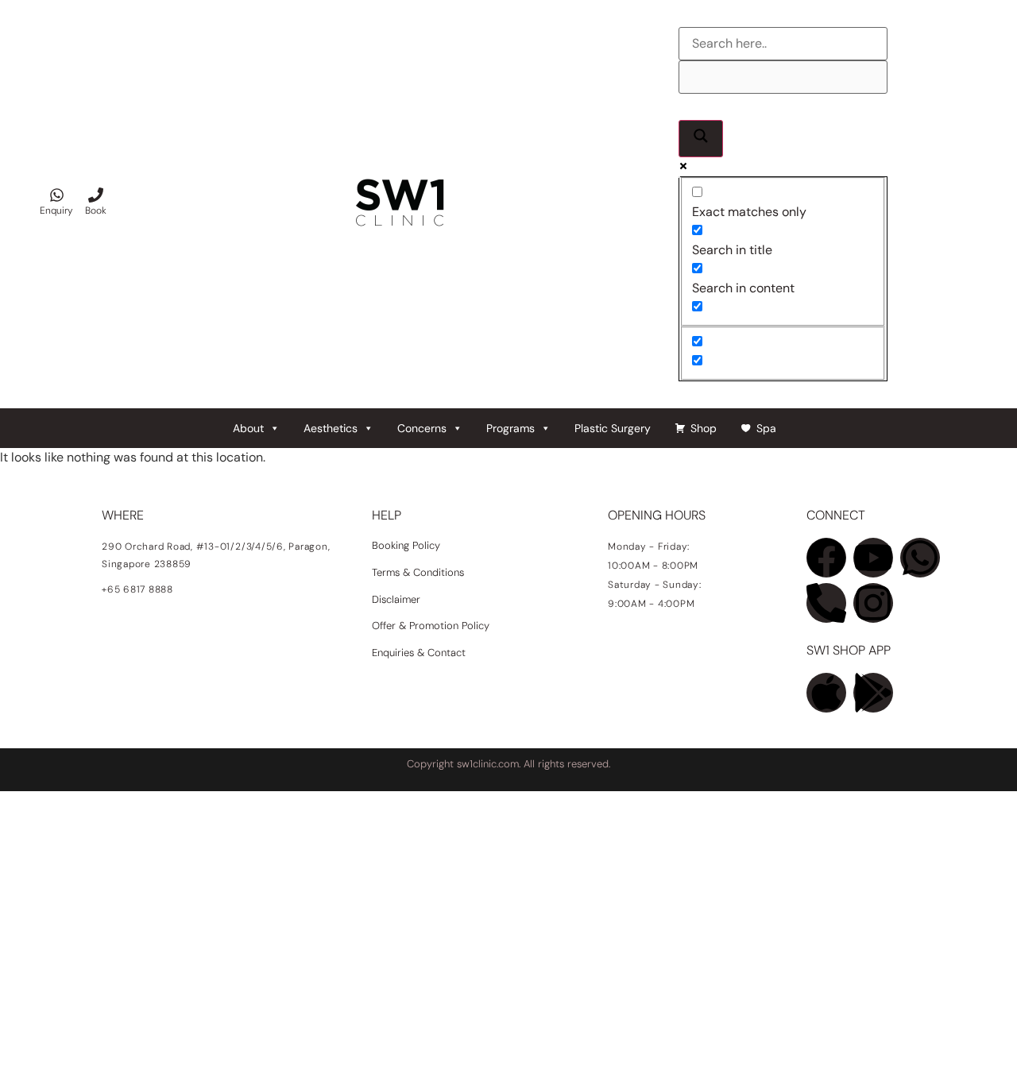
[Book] (95, 195)
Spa (766, 428)
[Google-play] (873, 693)
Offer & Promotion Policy (430, 625)
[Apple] (826, 693)
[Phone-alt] (826, 603)
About (248, 428)
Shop (703, 428)
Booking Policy (406, 545)
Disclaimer (396, 599)
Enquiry (56, 210)
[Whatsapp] (920, 557)
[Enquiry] (56, 195)
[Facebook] (826, 557)
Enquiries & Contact (420, 652)
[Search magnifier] (701, 138)
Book (95, 210)
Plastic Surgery (612, 428)
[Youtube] (873, 557)
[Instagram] (873, 603)
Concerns (422, 428)
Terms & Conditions (418, 572)
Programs (510, 428)
